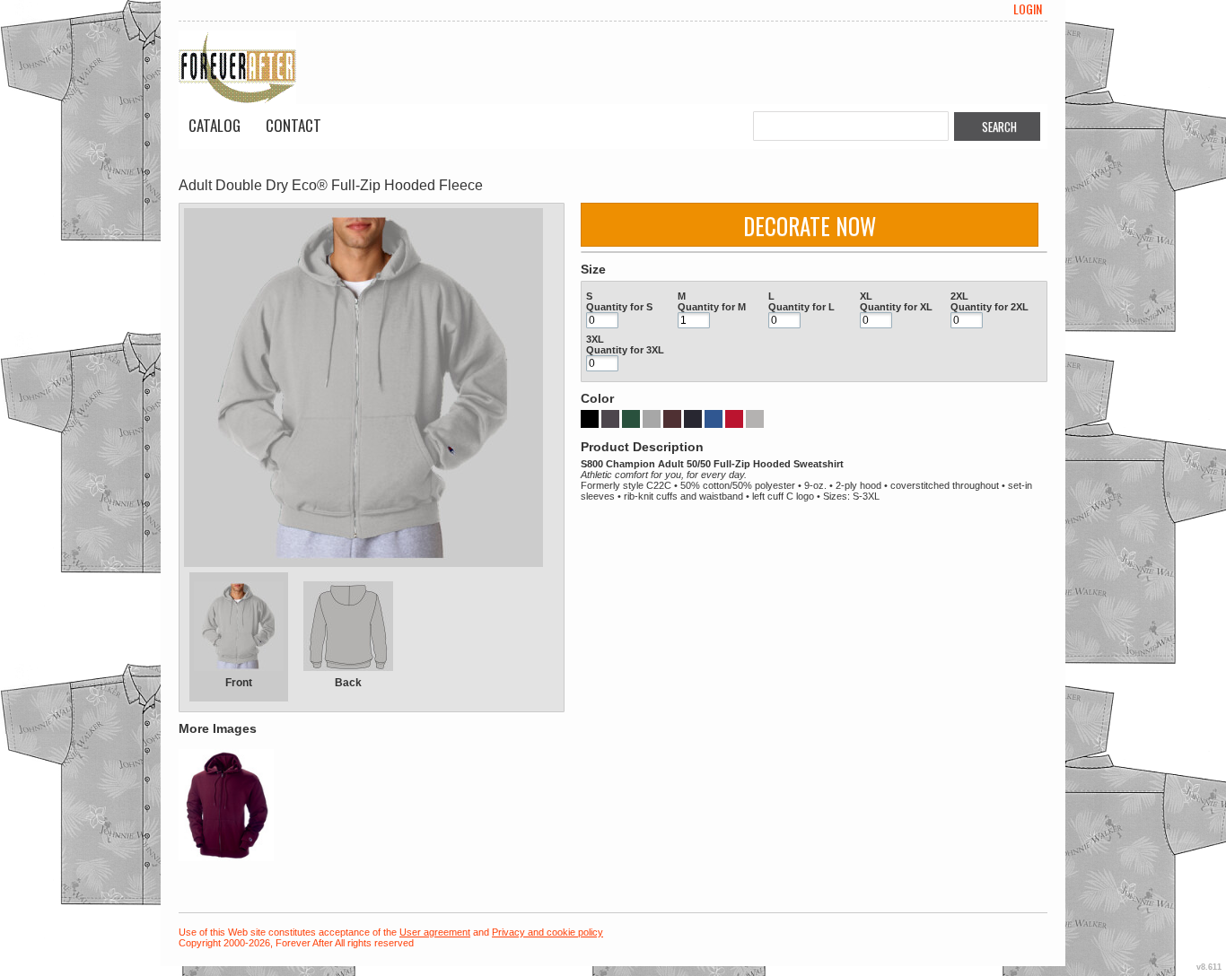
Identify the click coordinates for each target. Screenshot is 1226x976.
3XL (595, 339)
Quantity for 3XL (625, 349)
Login (1027, 9)
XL (866, 296)
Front (238, 682)
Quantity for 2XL (989, 306)
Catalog (214, 125)
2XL (959, 296)
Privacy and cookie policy (547, 932)
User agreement (434, 932)
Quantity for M (712, 306)
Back (348, 682)
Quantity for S (619, 306)
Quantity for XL (896, 306)
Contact (293, 125)
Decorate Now (809, 225)
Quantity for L (801, 306)
